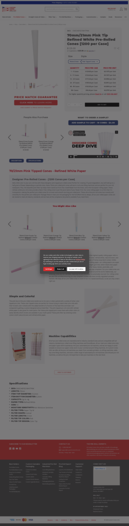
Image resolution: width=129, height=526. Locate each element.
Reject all (60, 269)
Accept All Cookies (76, 269)
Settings (48, 269)
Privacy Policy (80, 259)
